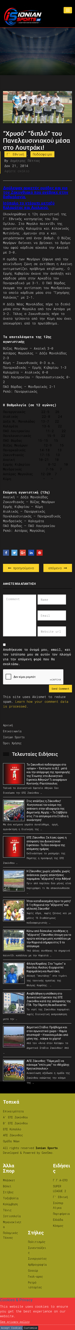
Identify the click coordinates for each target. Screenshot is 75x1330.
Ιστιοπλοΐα (12, 1216)
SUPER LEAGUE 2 (59, 1188)
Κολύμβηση (10, 1204)
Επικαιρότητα (13, 1111)
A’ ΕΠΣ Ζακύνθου (15, 1117)
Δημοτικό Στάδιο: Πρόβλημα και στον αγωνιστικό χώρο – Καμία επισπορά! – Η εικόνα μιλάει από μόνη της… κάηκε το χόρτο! (47, 1033)
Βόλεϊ (7, 1186)
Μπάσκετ (9, 1180)
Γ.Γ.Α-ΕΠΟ (60, 1180)
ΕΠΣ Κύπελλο (12, 1129)
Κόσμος (58, 1226)
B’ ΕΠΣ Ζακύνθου (15, 1123)
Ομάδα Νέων (11, 1141)
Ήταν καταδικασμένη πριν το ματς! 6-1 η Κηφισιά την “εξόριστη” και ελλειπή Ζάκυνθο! (49, 904)
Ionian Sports (14, 737)
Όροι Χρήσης (12, 743)
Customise (30, 1327)
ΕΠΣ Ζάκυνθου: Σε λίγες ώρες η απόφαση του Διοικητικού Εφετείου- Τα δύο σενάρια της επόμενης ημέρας (47, 843)
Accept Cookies (11, 1327)
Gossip (33, 1270)
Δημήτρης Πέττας (25, 160)
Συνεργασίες (37, 1258)
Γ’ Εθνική (60, 1197)
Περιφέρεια (61, 1214)
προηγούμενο (22, 568)
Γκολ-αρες (35, 1276)
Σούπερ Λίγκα (58, 1205)
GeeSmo (47, 1153)
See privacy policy (15, 1322)
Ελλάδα (58, 1220)
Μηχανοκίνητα (12, 1224)
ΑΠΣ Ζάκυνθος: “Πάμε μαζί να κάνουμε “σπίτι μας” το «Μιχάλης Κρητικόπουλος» (48, 1064)
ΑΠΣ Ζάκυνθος (13, 1135)
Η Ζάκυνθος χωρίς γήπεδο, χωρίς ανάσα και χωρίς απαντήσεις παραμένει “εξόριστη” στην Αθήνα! (49, 875)
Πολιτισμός (36, 1242)
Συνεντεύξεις (37, 1250)
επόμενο (56, 568)
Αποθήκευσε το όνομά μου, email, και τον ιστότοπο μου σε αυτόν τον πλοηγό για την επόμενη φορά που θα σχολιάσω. (37, 656)
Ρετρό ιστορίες (35, 1285)
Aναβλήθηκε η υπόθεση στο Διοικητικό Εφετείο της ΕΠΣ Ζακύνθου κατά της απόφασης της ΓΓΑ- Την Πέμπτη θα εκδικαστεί (49, 999)
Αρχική (8, 725)
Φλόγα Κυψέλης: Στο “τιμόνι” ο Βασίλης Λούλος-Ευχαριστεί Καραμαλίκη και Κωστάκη (46, 967)
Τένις (7, 1210)
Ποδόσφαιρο (42, 154)
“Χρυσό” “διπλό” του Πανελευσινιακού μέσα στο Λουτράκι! (36, 140)
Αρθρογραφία (37, 1264)
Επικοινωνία (12, 731)
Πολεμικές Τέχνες (10, 1235)
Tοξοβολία (11, 1198)
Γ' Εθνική (15, 154)
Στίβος (8, 1192)
